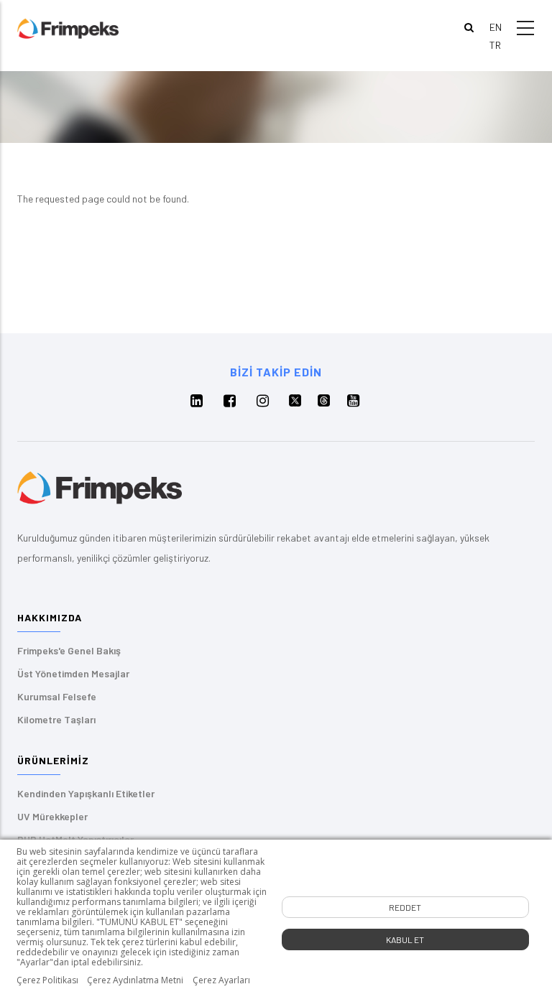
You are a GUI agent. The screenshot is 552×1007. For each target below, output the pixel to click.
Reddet (405, 907)
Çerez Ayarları (221, 980)
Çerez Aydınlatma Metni (135, 980)
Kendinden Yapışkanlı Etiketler (86, 793)
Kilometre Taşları (56, 719)
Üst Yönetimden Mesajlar (73, 673)
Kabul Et (405, 939)
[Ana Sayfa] (68, 27)
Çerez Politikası (47, 980)
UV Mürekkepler (52, 816)
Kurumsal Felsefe (56, 696)
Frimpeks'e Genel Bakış (69, 650)
